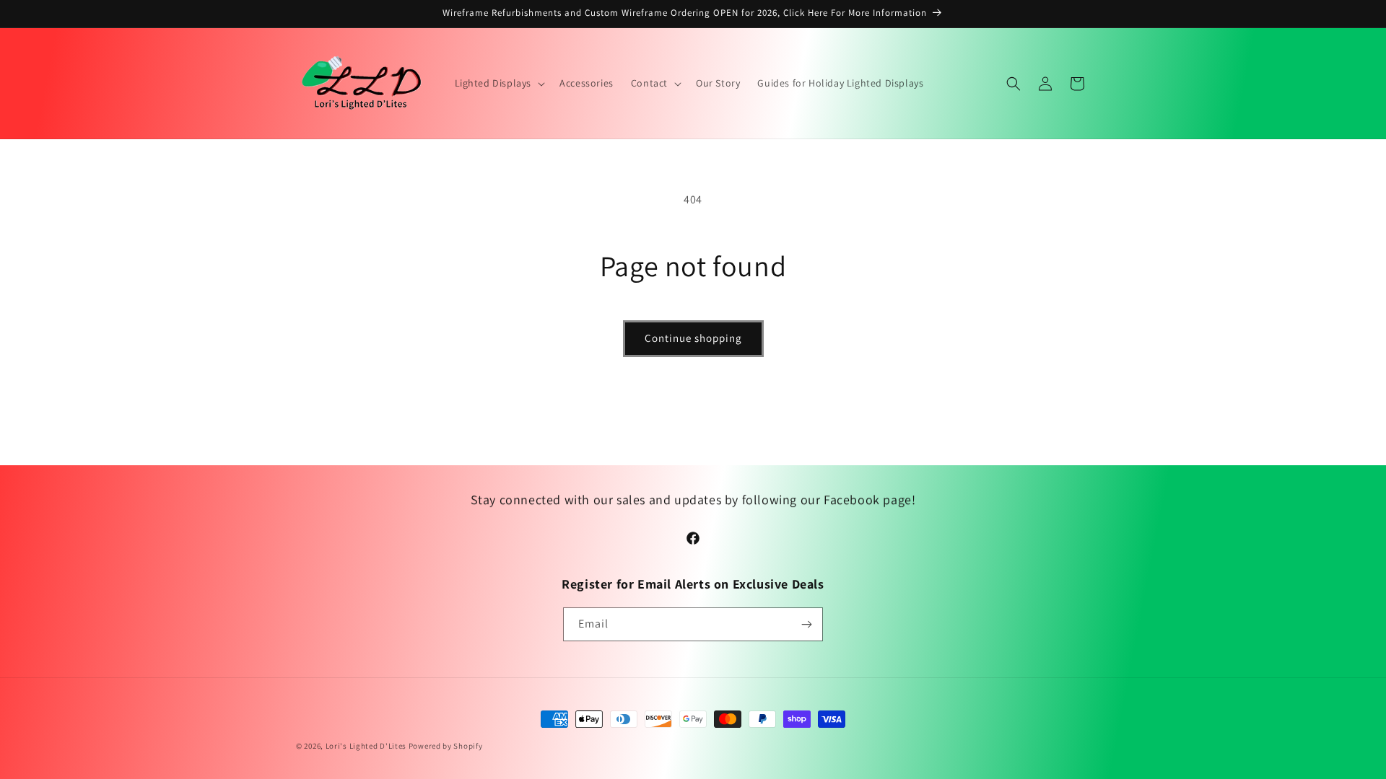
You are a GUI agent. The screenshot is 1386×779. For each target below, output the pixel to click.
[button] (499, 83)
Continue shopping (693, 338)
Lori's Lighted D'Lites (366, 746)
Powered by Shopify (446, 746)
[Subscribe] (806, 624)
